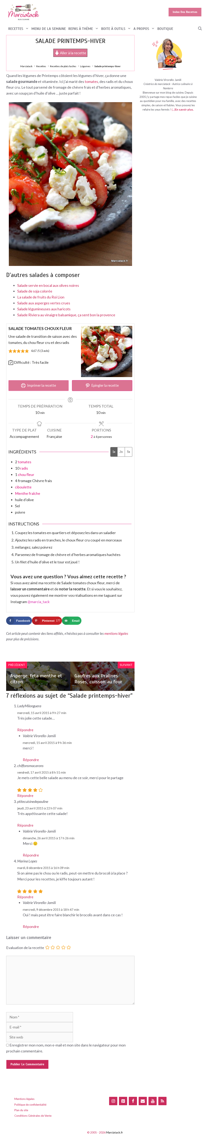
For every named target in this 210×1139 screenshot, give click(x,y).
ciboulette (23, 487)
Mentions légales (24, 1099)
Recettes (15, 28)
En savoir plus (184, 109)
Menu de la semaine (48, 28)
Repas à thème (80, 28)
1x (114, 452)
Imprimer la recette (41, 385)
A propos (141, 28)
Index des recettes (185, 12)
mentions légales (116, 633)
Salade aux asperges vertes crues (43, 303)
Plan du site (21, 1110)
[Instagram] (113, 1101)
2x (121, 452)
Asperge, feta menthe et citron (36, 679)
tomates (91, 81)
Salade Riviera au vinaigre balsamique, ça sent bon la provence (66, 315)
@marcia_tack (38, 601)
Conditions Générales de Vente (32, 1115)
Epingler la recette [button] (105, 385)
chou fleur (26, 474)
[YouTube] (152, 1101)
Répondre (25, 730)
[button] (200, 28)
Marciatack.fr (114, 1132)
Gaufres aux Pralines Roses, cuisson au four (98, 679)
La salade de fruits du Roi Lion (40, 297)
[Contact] (143, 1101)
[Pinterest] (123, 1101)
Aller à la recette (72, 53)
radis (24, 468)
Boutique (165, 28)
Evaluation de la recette (25, 948)
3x (128, 452)
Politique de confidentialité (30, 1104)
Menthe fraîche (27, 493)
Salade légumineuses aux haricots (44, 309)
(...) (173, 109)
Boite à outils (113, 28)
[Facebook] (133, 1101)
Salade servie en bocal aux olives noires (48, 285)
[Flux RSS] (162, 1101)
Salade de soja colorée (34, 291)
